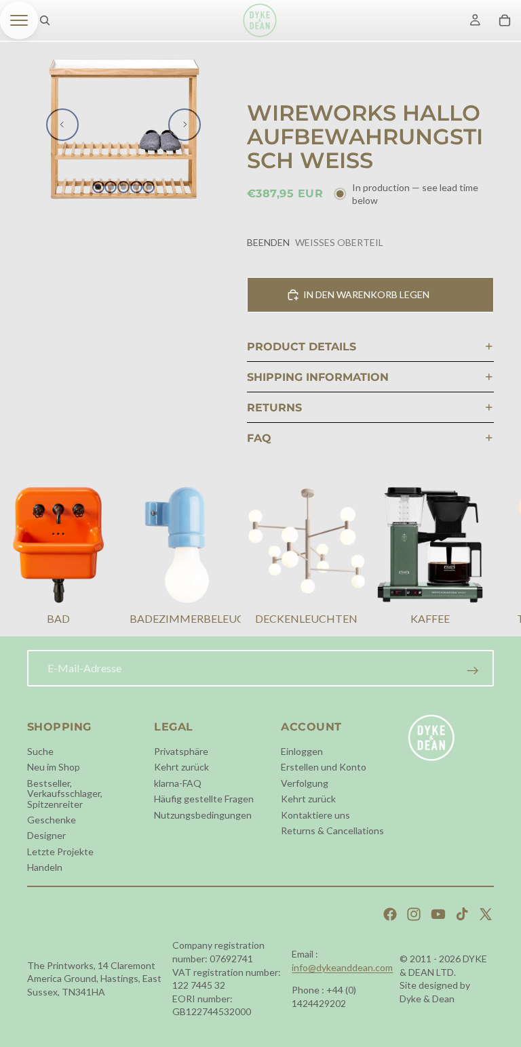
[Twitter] (486, 914)
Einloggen (302, 751)
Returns (274, 407)
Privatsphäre (181, 751)
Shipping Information (318, 377)
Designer (46, 835)
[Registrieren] (473, 671)
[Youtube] (438, 914)
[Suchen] (45, 20)
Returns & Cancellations (332, 830)
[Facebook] (390, 914)
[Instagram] (414, 914)
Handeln (44, 867)
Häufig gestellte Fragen (204, 798)
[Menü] (19, 20)
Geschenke (51, 819)
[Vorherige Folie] (62, 124)
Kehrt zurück (181, 767)
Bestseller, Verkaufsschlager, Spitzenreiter (64, 793)
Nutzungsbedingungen (203, 814)
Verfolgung (304, 783)
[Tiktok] (462, 914)
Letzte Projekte (60, 851)
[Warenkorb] (505, 20)
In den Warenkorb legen (366, 294)
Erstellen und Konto (323, 767)
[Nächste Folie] (184, 124)
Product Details (301, 346)
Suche (40, 751)
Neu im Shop (53, 767)
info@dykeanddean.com (342, 967)
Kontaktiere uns (315, 814)
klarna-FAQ (177, 783)
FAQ (259, 438)
